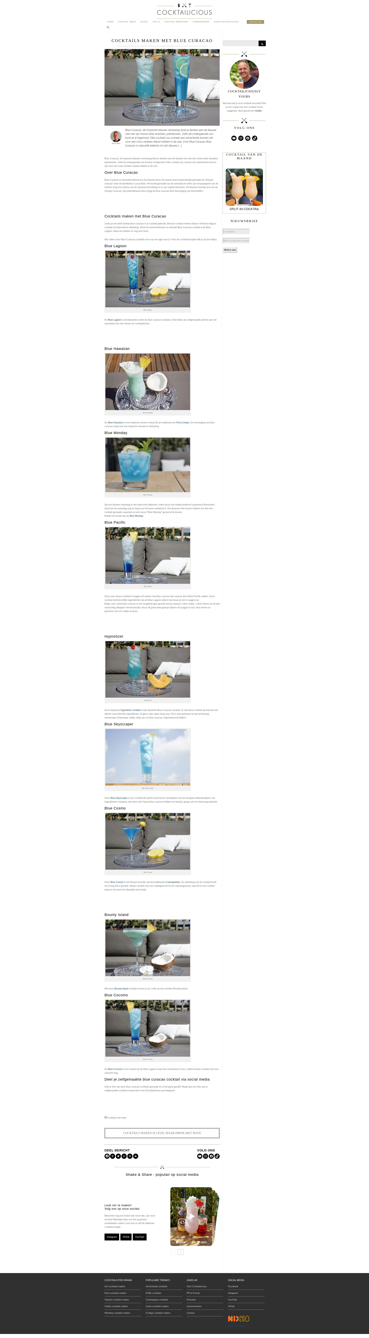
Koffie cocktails (153, 1293)
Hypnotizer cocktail (130, 710)
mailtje (258, 111)
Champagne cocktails (157, 1299)
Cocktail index (127, 22)
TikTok (126, 1237)
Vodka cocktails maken (116, 1306)
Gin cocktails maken (115, 1286)
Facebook (233, 1286)
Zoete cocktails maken (157, 1306)
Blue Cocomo (115, 1069)
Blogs (144, 22)
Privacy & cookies (237, 1325)
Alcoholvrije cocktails (156, 1286)
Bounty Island (121, 988)
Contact (191, 1313)
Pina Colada (182, 422)
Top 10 (156, 22)
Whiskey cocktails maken (117, 1313)
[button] (108, 27)
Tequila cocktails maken (117, 1299)
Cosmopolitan (173, 882)
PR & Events (193, 1293)
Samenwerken (201, 22)
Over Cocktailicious (226, 22)
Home (110, 22)
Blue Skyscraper (119, 798)
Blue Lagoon (114, 320)
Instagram (112, 1237)
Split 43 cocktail (244, 209)
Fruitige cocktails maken (158, 1313)
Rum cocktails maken (115, 1293)
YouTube (139, 1237)
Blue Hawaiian (115, 422)
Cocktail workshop (176, 22)
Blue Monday (136, 516)
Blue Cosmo (117, 882)
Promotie (191, 1299)
